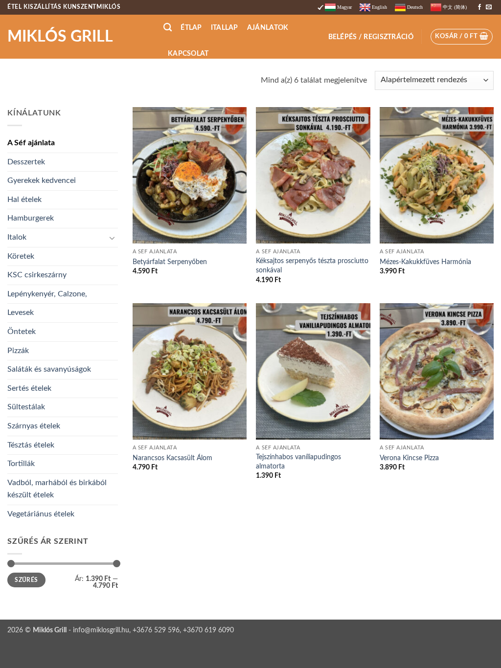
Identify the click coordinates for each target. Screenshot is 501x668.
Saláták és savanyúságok (49, 369)
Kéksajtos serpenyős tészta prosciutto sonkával (312, 265)
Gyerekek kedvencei (41, 180)
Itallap (224, 27)
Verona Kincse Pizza (409, 458)
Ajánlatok (268, 27)
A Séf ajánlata (31, 143)
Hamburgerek (30, 218)
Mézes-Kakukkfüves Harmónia (425, 262)
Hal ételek (24, 199)
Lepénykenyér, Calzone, (47, 294)
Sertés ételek (29, 388)
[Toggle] (112, 238)
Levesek (20, 312)
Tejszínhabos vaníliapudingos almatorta (298, 461)
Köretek (20, 256)
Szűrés (26, 580)
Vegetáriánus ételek (40, 514)
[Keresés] (167, 28)
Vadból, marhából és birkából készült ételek (57, 489)
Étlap (191, 27)
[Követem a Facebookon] (479, 7)
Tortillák (21, 464)
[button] (370, 37)
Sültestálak (26, 407)
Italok (16, 237)
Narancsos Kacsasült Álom (172, 458)
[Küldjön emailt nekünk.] (489, 7)
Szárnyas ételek (33, 426)
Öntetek (21, 331)
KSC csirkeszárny (37, 275)
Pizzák (18, 351)
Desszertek (26, 162)
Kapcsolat (188, 53)
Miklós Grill (60, 37)
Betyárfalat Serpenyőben (170, 262)
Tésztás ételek (30, 445)
